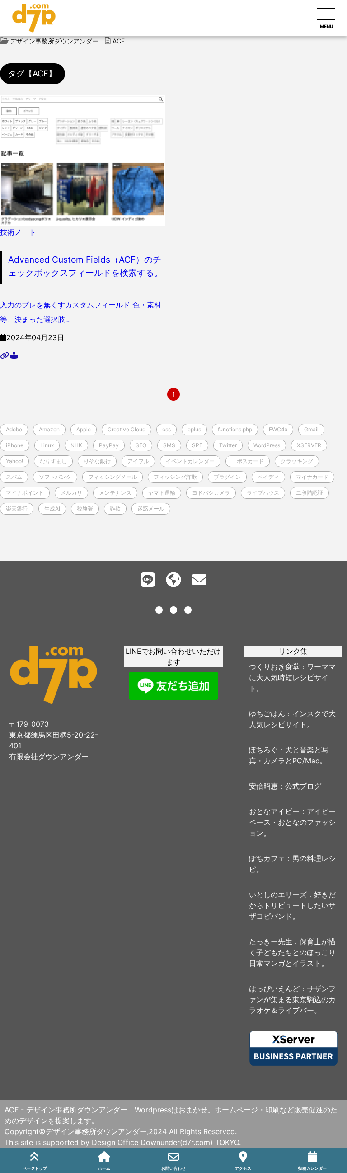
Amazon (49, 429)
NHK (76, 445)
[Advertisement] (173, 748)
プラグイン (227, 476)
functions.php (235, 429)
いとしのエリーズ (278, 894)
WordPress (266, 445)
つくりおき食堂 (274, 666)
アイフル (138, 461)
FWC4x (278, 429)
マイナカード (312, 476)
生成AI (52, 508)
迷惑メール (150, 508)
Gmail (311, 429)
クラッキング (297, 461)
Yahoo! (14, 461)
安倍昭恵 (263, 785)
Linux (47, 445)
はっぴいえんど (274, 988)
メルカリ (71, 492)
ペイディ (268, 476)
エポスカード (247, 461)
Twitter (228, 445)
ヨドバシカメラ (211, 492)
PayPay (109, 445)
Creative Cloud (126, 429)
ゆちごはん (267, 713)
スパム (14, 476)
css (166, 429)
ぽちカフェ (267, 858)
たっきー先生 (270, 941)
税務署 (85, 508)
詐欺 (115, 508)
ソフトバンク (55, 476)
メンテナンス (115, 492)
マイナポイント (25, 492)
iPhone (14, 445)
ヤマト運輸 (161, 492)
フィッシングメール (112, 476)
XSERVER (309, 445)
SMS (169, 445)
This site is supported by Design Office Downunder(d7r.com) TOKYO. (123, 1142)
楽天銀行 (17, 508)
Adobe (14, 429)
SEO (141, 445)
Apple (83, 429)
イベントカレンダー (190, 461)
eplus (194, 429)
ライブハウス (263, 492)
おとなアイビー (274, 811)
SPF (197, 445)
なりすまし (53, 461)
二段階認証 (309, 492)
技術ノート (18, 231)
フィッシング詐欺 (175, 476)
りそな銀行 (97, 461)
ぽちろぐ (263, 749)
